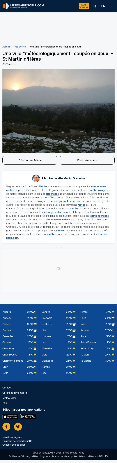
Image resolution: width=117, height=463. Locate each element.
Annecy (6, 317)
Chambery (8, 348)
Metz (44, 354)
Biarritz (6, 324)
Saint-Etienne (88, 342)
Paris (83, 317)
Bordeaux (8, 330)
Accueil (6, 46)
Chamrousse (9, 354)
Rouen (84, 336)
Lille (43, 330)
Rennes (84, 330)
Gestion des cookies (13, 444)
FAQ (4, 403)
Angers (6, 311)
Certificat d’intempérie (14, 392)
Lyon (44, 342)
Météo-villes (9, 397)
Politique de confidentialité (17, 441)
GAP (5, 372)
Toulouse (85, 360)
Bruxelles (7, 336)
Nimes (84, 311)
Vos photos (20, 46)
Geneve (45, 311)
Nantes (45, 366)
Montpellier (48, 360)
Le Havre (46, 324)
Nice (44, 372)
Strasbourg (87, 348)
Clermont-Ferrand (12, 360)
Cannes (6, 342)
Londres (46, 336)
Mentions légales (12, 437)
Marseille (46, 348)
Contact (6, 387)
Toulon (84, 354)
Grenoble (46, 317)
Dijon (5, 366)
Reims (83, 324)
